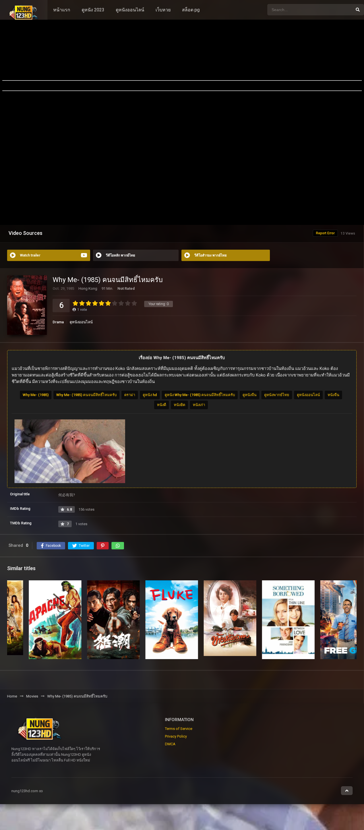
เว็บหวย (163, 10)
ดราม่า (129, 395)
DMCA (170, 744)
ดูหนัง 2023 (93, 10)
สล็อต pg (191, 10)
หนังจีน (333, 395)
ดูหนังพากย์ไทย (276, 395)
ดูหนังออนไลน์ (130, 10)
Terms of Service (178, 728)
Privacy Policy (176, 736)
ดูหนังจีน (250, 395)
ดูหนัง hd (150, 395)
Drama (58, 322)
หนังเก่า (199, 405)
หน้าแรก (61, 10)
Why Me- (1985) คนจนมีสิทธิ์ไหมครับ (86, 395)
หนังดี (161, 405)
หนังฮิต (179, 405)
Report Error (325, 233)
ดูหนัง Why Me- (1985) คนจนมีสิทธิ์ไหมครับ (200, 395)
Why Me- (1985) (36, 395)
